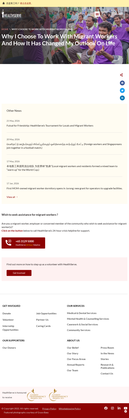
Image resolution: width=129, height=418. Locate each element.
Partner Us (42, 319)
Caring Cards (43, 325)
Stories (105, 358)
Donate (7, 313)
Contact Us (107, 373)
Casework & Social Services (82, 324)
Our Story (72, 353)
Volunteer (8, 319)
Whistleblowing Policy (70, 408)
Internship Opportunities (10, 327)
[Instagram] (112, 408)
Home (5, 29)
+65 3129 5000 (25, 241)
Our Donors (9, 347)
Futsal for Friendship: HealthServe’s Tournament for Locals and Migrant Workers (50, 125)
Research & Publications (107, 366)
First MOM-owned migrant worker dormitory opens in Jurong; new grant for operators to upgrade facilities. (64, 188)
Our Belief (73, 347)
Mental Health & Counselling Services (88, 318)
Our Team (72, 370)
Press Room (107, 347)
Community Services (78, 329)
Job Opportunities (46, 313)
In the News (107, 353)
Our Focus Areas (76, 358)
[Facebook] (105, 408)
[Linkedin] (119, 408)
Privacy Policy (49, 408)
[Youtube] (125, 408)
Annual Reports (75, 364)
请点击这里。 (26, 3)
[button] (97, 14)
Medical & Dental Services (81, 312)
